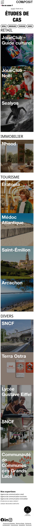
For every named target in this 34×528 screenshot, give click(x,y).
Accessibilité (22, 525)
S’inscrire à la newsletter (9, 523)
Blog (11, 501)
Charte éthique (14, 525)
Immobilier (12, 26)
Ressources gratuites (12, 503)
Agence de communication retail (12, 494)
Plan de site (28, 525)
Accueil (13, 8)
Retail (4, 26)
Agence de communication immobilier (14, 499)
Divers (30, 26)
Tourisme (22, 26)
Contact (15, 501)
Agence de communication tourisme (14, 496)
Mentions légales (20, 523)
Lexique (3, 503)
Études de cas (5, 501)
